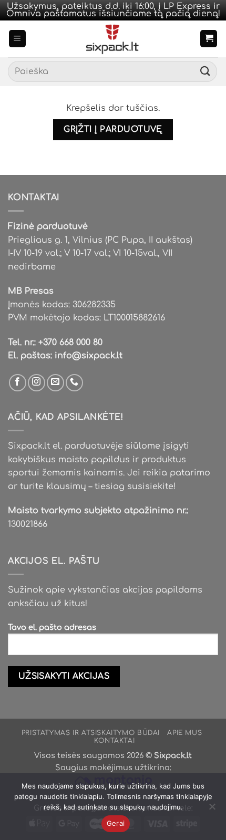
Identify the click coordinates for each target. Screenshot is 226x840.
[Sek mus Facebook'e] (17, 382)
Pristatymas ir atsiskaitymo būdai (91, 733)
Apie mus (184, 733)
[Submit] (205, 71)
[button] (17, 38)
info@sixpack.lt (88, 355)
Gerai (116, 823)
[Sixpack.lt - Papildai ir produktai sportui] (113, 38)
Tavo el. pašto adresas (52, 627)
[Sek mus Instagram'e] (36, 382)
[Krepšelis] (208, 38)
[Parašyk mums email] (55, 382)
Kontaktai (114, 740)
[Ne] (212, 809)
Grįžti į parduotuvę (113, 129)
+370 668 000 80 (70, 342)
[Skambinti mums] (74, 382)
